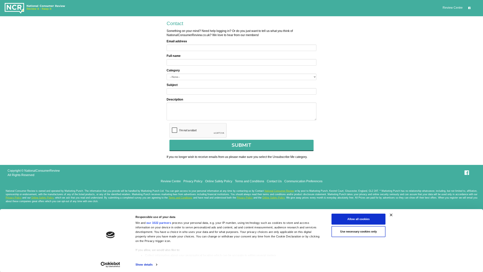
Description (175, 99)
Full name (174, 55)
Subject (172, 85)
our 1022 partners (158, 222)
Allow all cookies (358, 219)
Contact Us (274, 181)
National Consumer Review (279, 190)
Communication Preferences (303, 181)
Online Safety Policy (218, 181)
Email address (177, 41)
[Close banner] (391, 215)
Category (173, 70)
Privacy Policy (192, 181)
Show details (144, 264)
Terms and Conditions (249, 181)
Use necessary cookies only (358, 231)
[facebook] (469, 8)
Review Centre (453, 7)
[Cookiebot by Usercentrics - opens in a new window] (110, 264)
